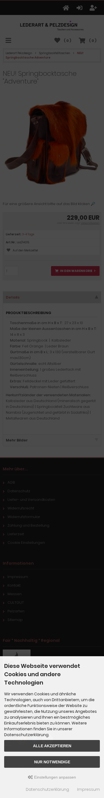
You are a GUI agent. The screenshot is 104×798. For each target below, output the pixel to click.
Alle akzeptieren (52, 746)
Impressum (88, 789)
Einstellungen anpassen (54, 777)
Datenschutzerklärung (47, 789)
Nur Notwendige (52, 762)
